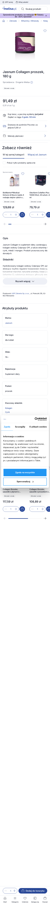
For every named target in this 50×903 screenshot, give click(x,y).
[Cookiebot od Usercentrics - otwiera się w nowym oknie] (35, 419)
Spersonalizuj (23, 481)
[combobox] (33, 9)
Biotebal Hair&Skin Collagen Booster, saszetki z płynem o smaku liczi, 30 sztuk (11, 489)
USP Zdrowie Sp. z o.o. (21, 293)
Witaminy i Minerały (30, 21)
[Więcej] (45, 136)
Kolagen (8, 408)
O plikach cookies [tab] (38, 427)
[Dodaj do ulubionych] (45, 31)
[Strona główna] (3, 20)
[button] (32, 82)
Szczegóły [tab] (20, 427)
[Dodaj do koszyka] (22, 214)
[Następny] (45, 224)
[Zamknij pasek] (46, 15)
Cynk (7, 412)
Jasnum (8, 323)
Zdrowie (13, 21)
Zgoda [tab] (7, 427)
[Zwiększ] (14, 891)
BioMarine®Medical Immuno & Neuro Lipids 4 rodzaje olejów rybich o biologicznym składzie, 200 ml (13, 195)
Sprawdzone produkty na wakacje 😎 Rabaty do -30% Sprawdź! (23, 16)
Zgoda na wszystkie (25, 472)
